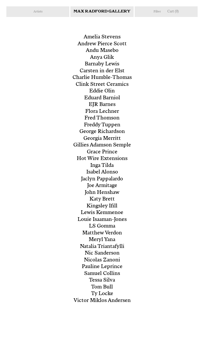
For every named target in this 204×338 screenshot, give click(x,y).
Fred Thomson (102, 118)
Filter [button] (157, 11)
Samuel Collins (102, 274)
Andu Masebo (102, 51)
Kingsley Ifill (102, 206)
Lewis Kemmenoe (102, 213)
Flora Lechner (102, 111)
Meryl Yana (102, 240)
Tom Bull (102, 287)
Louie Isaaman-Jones (102, 220)
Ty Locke (102, 294)
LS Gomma (102, 226)
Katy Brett (102, 199)
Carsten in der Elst (102, 71)
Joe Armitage (102, 186)
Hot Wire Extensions (102, 159)
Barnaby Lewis (102, 64)
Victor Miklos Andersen (102, 301)
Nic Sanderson (102, 253)
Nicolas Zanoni (102, 260)
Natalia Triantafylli (102, 247)
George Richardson (102, 132)
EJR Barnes (102, 105)
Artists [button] (37, 11)
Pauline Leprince (102, 267)
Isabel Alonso (102, 172)
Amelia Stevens (102, 37)
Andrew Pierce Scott (102, 44)
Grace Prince (102, 152)
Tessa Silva (102, 280)
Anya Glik (102, 57)
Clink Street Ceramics (102, 84)
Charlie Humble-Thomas (102, 78)
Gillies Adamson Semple (102, 145)
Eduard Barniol (102, 98)
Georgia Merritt (102, 138)
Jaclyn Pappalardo (102, 179)
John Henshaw (102, 192)
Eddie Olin (102, 91)
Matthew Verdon (102, 233)
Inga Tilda (102, 165)
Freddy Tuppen (102, 125)
